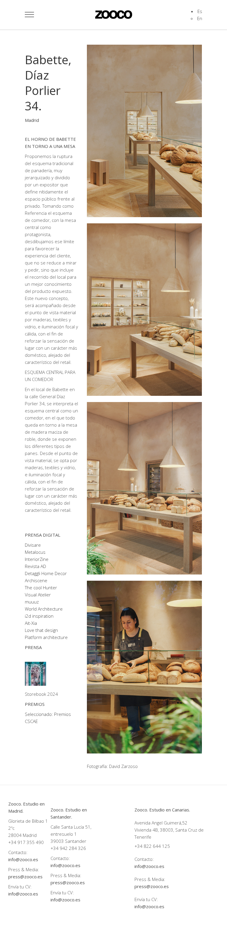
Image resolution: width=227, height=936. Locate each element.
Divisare (33, 545)
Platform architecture (46, 637)
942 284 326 (73, 848)
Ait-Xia (31, 623)
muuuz (32, 602)
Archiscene (36, 580)
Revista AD (35, 566)
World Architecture (44, 609)
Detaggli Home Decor (46, 573)
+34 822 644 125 (152, 846)
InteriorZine (36, 559)
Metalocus (35, 552)
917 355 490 (30, 842)
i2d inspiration (39, 616)
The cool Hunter (41, 587)
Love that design (41, 630)
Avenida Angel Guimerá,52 (160, 823)
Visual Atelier (38, 595)
